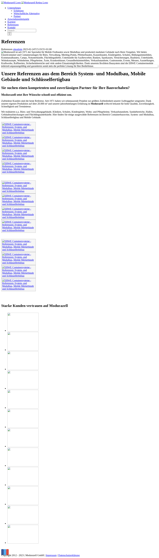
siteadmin (17, 49)
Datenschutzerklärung (69, 555)
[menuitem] (82, 12)
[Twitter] (5, 552)
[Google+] (7, 552)
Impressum (51, 555)
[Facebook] (2, 552)
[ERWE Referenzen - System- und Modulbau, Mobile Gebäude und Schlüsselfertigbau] (18, 132)
